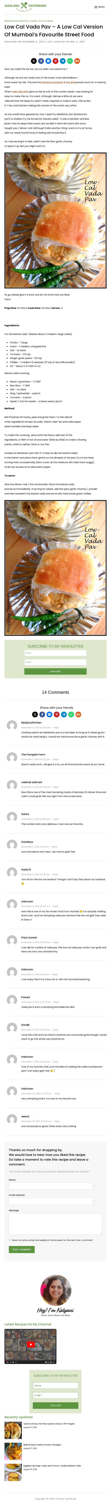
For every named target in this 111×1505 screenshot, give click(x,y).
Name (12, 1180)
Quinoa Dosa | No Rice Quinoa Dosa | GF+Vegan (49, 1423)
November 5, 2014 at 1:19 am (35, 846)
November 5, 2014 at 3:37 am (35, 906)
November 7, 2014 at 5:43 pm (35, 1061)
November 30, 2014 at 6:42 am (36, 1121)
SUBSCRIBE (55, 671)
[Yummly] (77, 61)
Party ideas (46, 21)
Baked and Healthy (16, 21)
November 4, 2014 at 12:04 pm (36, 727)
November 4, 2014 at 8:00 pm (35, 819)
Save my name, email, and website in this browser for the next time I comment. (52, 1240)
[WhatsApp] (70, 61)
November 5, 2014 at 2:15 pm (35, 974)
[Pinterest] (55, 61)
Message (14, 1210)
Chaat (33, 21)
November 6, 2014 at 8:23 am (35, 1029)
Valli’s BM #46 (20, 91)
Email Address (17, 1195)
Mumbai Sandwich (52, 82)
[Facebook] (41, 61)
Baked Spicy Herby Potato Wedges (42, 1444)
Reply (56, 727)
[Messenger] (48, 61)
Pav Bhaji (71, 82)
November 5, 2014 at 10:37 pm (36, 1002)
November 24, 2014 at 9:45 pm (36, 1093)
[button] (100, 7)
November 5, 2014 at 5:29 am (35, 942)
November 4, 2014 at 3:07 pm (35, 759)
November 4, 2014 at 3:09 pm (35, 787)
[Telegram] (63, 61)
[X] (34, 61)
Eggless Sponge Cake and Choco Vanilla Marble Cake (52, 1465)
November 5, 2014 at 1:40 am (35, 874)
